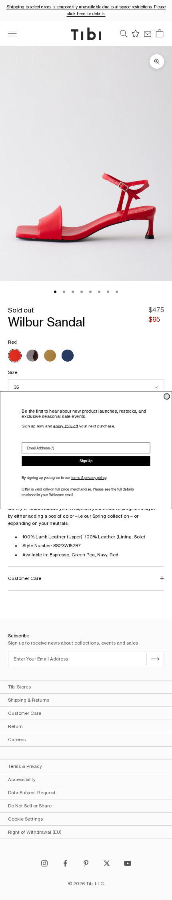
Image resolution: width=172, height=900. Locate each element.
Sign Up (86, 461)
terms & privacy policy (88, 477)
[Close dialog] (167, 396)
